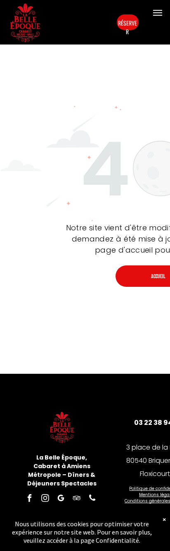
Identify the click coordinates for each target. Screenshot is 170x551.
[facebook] (29, 499)
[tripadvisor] (77, 499)
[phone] (92, 499)
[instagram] (45, 499)
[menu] (157, 13)
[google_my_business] (61, 499)
